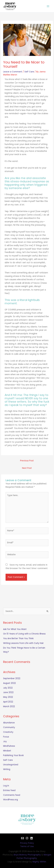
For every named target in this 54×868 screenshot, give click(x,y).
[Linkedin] (31, 838)
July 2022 (8, 687)
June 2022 (8, 692)
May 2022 (8, 697)
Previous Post (27, 460)
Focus (6, 736)
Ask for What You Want (15, 629)
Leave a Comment (12, 71)
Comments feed (11, 795)
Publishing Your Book (13, 755)
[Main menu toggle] (48, 6)
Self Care (29, 71)
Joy (5, 741)
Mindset (7, 750)
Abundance (9, 722)
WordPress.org (10, 799)
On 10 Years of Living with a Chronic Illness (24, 633)
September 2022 (11, 678)
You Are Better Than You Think (18, 638)
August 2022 (9, 683)
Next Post (27, 468)
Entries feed (9, 790)
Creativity (8, 732)
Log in (6, 785)
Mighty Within (39, 861)
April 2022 (8, 701)
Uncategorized (10, 764)
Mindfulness (9, 746)
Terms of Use (27, 846)
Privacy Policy (27, 843)
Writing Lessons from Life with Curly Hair (23, 643)
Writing (6, 769)
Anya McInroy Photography (27, 854)
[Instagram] (27, 838)
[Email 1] (22, 838)
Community (9, 727)
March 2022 (9, 706)
